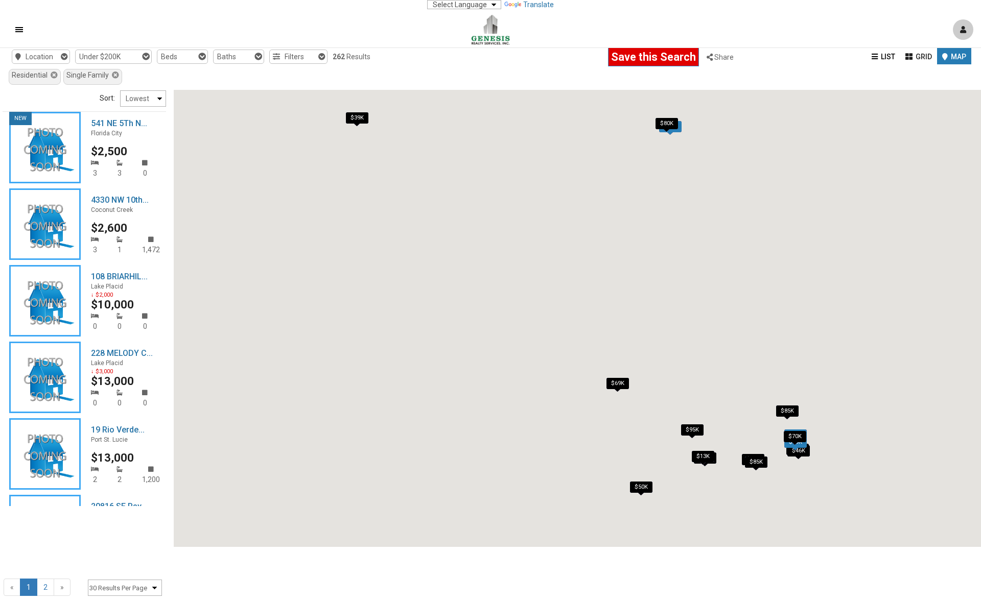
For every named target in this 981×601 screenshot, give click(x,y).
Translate (538, 5)
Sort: (107, 98)
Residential (31, 75)
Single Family (89, 75)
